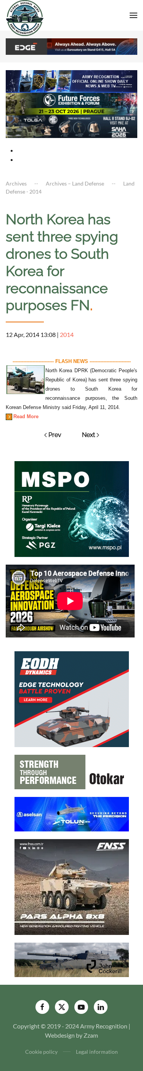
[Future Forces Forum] (71, 103)
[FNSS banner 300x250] (71, 886)
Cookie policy (41, 1051)
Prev (54, 435)
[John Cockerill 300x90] (71, 959)
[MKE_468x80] (71, 126)
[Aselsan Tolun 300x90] (71, 813)
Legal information (97, 1051)
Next (88, 435)
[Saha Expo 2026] (71, 80)
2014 (67, 334)
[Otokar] (71, 771)
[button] (133, 15)
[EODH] (71, 698)
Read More (26, 416)
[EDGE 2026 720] (71, 45)
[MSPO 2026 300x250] (71, 508)
